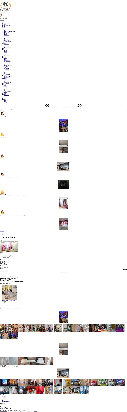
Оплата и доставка (5, 23)
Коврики (5, 101)
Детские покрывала (7, 55)
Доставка (4, 397)
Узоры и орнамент (7, 91)
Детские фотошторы (7, 76)
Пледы (3, 56)
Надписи (5, 88)
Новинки (4, 98)
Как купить (4, 396)
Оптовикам (4, 24)
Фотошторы (4, 28)
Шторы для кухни (7, 40)
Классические (6, 53)
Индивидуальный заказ (6, 25)
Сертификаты (4, 93)
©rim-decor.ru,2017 (3, 411)
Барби (5, 30)
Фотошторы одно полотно (8, 39)
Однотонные (6, 44)
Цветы (5, 33)
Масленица (6, 72)
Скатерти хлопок (7, 81)
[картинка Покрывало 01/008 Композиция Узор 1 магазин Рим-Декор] (9, 299)
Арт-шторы (6, 37)
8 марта (5, 67)
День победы (6, 69)
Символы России (7, 73)
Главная (3, 232)
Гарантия (4, 398)
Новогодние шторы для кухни (9, 31)
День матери (6, 68)
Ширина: (1, 263)
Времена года (6, 71)
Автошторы (4, 78)
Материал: (2, 255)
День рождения (7, 64)
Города (5, 52)
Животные (6, 87)
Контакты (4, 27)
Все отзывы (2, 231)
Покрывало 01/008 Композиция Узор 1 (8, 300)
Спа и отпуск (6, 90)
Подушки (6, 97)
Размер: (1, 268)
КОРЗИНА (2, 20)
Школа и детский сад (8, 65)
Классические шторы (8, 38)
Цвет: (1, 261)
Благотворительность (6, 401)
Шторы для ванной (5, 83)
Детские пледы (6, 60)
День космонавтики (7, 70)
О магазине (4, 400)
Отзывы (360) (2, 111)
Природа (5, 34)
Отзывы (3, 26)
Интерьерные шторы (5, 45)
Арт (5, 54)
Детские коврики (7, 77)
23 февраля (6, 66)
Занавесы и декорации (8, 41)
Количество (2, 253)
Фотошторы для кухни (8, 80)
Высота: (1, 262)
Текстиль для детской (6, 74)
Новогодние (6, 32)
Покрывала (4, 48)
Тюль (3, 42)
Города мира (6, 35)
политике (35, 411)
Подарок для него (7, 61)
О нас (3, 22)
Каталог (1, 110)
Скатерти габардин (7, 82)
